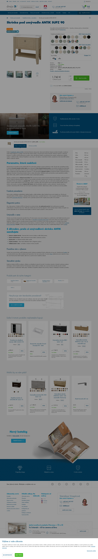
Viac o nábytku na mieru (16, 304)
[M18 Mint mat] (52, 41)
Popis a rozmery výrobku (20, 145)
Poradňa (14, 1)
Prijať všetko (18, 555)
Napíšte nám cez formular (66, 101)
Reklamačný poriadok (11, 504)
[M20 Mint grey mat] (64, 41)
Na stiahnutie (23, 1)
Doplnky (64, 12)
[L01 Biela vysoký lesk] (52, 37)
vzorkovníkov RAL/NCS (17, 197)
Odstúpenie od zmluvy (11, 502)
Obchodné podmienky (11, 498)
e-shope (65, 224)
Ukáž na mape (83, 531)
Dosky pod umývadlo (34, 12)
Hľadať (37, 7)
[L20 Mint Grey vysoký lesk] (76, 37)
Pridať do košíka (83, 78)
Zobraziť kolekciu (13, 132)
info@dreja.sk (82, 106)
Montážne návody (25, 500)
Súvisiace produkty (33, 145)
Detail (22, 350)
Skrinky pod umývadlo (13, 12)
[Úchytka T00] (59, 58)
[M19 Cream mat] (56, 41)
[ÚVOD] (7, 1)
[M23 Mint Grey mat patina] (72, 41)
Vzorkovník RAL (25, 514)
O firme (10, 1)
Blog (18, 1)
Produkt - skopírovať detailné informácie (59, 71)
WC (69, 12)
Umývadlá (58, 12)
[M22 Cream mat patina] (68, 41)
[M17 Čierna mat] (88, 37)
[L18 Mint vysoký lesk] (68, 37)
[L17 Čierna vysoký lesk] (64, 37)
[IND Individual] (76, 41)
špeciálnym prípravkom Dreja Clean (40, 219)
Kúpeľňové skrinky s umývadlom (29, 18)
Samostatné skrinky (24, 12)
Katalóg (28, 1)
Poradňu (65, 252)
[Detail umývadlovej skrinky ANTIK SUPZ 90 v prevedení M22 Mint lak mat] (19, 74)
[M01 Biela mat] (80, 37)
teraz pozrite (16, 435)
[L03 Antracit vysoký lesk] (56, 37)
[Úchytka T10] (53, 58)
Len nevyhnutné (7, 555)
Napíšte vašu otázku (67, 510)
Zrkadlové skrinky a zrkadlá (48, 12)
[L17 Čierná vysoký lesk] (64, 47)
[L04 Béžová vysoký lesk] (60, 37)
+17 (23, 336)
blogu (51, 254)
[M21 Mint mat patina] (60, 41)
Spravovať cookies (91, 550)
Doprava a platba (35, 1)
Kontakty (50, 1)
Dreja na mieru (10, 500)
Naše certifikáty (25, 502)
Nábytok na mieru (43, 1)
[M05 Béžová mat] (84, 37)
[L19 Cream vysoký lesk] (72, 37)
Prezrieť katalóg (17, 440)
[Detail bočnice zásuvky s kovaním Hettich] (28, 74)
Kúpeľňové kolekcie (86, 12)
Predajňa (24, 504)
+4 (88, 336)
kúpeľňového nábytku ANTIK (17, 152)
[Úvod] (7, 18)
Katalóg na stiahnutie (26, 512)
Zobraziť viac (63, 29)
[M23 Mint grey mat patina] (76, 52)
